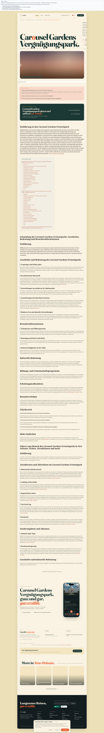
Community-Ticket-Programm (28, 215)
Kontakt (63, 717)
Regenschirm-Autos (26, 200)
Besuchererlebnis (26, 185)
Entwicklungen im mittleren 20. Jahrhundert (31, 170)
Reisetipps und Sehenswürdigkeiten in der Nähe (32, 210)
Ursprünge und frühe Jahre (28, 167)
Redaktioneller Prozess (54, 715)
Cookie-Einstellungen (78, 717)
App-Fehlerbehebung (65, 715)
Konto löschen (76, 718)
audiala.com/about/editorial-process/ (15, 9)
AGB (75, 715)
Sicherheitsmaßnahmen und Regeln (30, 220)
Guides (42, 15)
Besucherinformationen (27, 175)
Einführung (25, 164)
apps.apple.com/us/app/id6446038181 (12, 5)
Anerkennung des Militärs (28, 217)
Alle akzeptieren (65, 729)
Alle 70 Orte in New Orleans (51, 688)
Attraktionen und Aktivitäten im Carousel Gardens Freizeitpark (35, 195)
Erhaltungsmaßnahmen (27, 184)
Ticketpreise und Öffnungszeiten (29, 176)
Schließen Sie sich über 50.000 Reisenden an (42, 612)
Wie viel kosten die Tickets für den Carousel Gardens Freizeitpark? (37, 95)
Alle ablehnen (57, 729)
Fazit (24, 188)
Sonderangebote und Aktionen (29, 204)
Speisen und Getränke (27, 213)
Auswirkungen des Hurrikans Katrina (30, 172)
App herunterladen (26, 612)
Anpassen (50, 729)
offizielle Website (45, 439)
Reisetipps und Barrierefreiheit (29, 178)
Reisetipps (39, 717)
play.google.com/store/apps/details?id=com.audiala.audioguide (18, 7)
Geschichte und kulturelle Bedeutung (30, 209)
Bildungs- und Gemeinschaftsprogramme (31, 182)
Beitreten (73, 703)
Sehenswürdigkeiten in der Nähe (29, 179)
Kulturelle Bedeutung (27, 181)
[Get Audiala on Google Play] (64, 707)
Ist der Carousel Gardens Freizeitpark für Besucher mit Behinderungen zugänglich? (41, 98)
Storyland (25, 203)
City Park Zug (25, 201)
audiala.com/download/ (15, 8)
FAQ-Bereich (25, 187)
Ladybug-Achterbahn (27, 198)
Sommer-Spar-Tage (26, 206)
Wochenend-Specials (27, 207)
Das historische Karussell (27, 169)
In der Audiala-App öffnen (75, 110)
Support (63, 713)
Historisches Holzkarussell (28, 197)
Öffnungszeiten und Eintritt (28, 221)
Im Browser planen (76, 113)
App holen (81, 15)
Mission (51, 717)
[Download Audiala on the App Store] (57, 707)
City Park (64, 284)
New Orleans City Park (56, 153)
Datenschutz (76, 713)
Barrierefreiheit (26, 212)
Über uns (51, 713)
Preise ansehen (47, 15)
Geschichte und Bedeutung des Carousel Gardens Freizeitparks (35, 166)
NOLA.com (36, 308)
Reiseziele (37, 15)
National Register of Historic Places (74, 392)
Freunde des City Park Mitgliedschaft (30, 218)
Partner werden (64, 718)
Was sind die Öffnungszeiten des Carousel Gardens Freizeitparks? (37, 90)
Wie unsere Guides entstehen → (66, 644)
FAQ (24, 223)
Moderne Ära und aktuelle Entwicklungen (31, 173)
